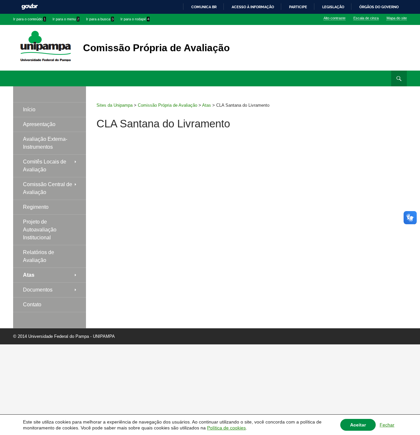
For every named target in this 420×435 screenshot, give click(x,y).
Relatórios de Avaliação (38, 256)
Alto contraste (335, 18)
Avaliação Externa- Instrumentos (45, 143)
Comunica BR (204, 7)
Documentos (37, 290)
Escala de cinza (366, 18)
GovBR (29, 7)
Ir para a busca (100, 19)
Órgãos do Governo (379, 7)
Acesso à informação (253, 7)
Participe (298, 7)
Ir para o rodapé (134, 19)
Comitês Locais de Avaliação (44, 165)
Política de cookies (226, 427)
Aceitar (358, 424)
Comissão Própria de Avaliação (156, 47)
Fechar (387, 424)
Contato (32, 304)
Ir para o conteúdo (29, 19)
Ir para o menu (65, 19)
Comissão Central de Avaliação (47, 188)
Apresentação (39, 124)
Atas (28, 275)
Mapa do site (397, 18)
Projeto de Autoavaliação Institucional (39, 229)
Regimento (36, 207)
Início (29, 109)
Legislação (333, 7)
